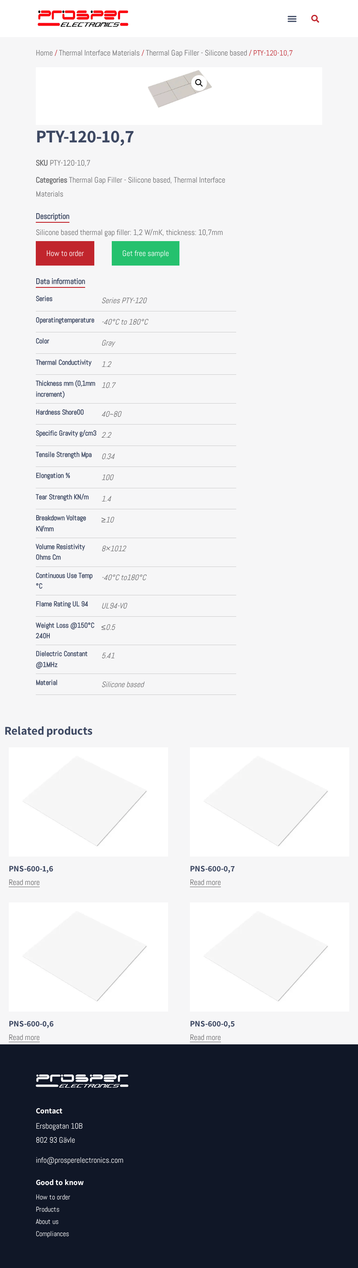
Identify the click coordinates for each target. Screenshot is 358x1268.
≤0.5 (108, 627)
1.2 (106, 364)
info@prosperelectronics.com (80, 1160)
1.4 (106, 499)
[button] (292, 18)
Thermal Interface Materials (99, 53)
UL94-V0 (114, 606)
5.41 (107, 655)
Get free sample (145, 253)
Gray (107, 343)
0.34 (107, 456)
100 (107, 477)
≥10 (107, 520)
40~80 (111, 414)
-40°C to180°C (123, 577)
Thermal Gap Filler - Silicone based (196, 53)
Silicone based (122, 684)
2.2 (106, 435)
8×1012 (113, 548)
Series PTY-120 (123, 300)
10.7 (108, 385)
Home (44, 53)
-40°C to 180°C (124, 322)
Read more (24, 882)
